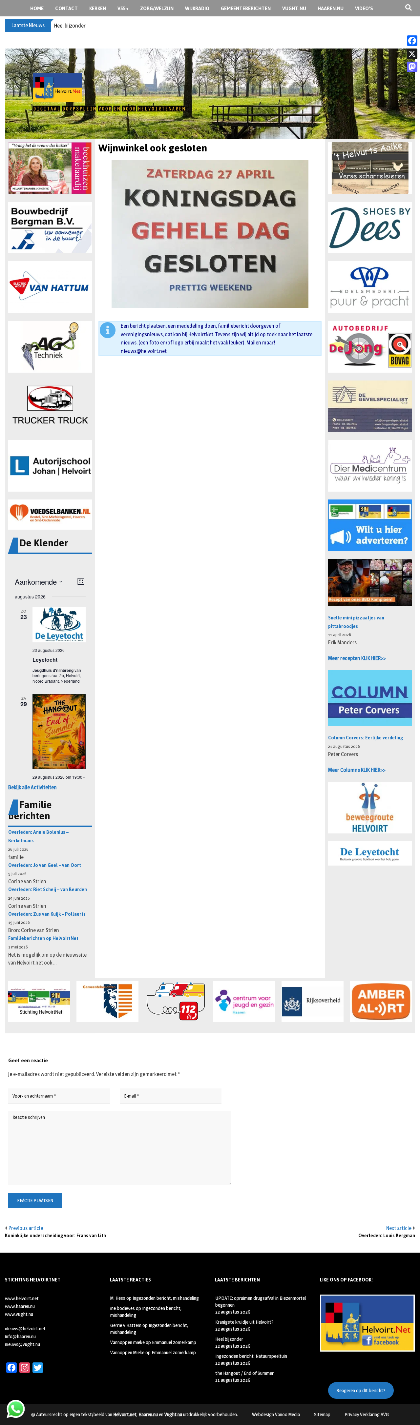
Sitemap (322, 1414)
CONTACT (66, 8)
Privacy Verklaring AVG (367, 1414)
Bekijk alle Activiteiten (32, 787)
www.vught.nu (19, 1314)
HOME (37, 8)
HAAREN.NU (331, 8)
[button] (50, 168)
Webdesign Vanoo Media (276, 1414)
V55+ (123, 8)
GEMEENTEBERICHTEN (246, 8)
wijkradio (197, 8)
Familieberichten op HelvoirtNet (43, 938)
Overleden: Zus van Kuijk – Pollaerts (47, 914)
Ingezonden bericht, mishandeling (166, 1298)
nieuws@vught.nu (22, 1344)
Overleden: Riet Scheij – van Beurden (47, 889)
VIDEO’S (364, 8)
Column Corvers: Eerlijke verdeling (365, 737)
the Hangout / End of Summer (244, 1373)
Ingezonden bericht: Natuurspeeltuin (251, 1356)
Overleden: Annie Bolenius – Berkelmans (38, 836)
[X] (412, 53)
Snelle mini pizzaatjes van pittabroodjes (356, 622)
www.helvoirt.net (22, 1298)
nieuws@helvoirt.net (144, 351)
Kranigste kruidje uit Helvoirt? (244, 1322)
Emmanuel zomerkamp (174, 1342)
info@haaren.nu (20, 1336)
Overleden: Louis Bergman (386, 1235)
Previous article (26, 1228)
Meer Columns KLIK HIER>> (357, 770)
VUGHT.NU (294, 8)
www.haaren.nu (20, 1306)
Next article (398, 1228)
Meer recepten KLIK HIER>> (357, 658)
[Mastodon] (412, 66)
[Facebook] (412, 40)
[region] (210, 94)
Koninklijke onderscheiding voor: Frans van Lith (55, 1235)
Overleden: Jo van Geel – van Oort (44, 865)
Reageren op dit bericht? (361, 1390)
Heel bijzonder (70, 26)
